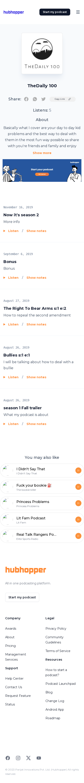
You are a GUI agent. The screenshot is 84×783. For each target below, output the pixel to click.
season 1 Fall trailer (22, 408)
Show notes (36, 231)
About (9, 637)
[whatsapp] (34, 99)
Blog (49, 692)
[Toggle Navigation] (78, 12)
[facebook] (26, 99)
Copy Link (60, 99)
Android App (54, 709)
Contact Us (13, 687)
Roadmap (52, 718)
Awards (10, 628)
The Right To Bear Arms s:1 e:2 (34, 308)
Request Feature (18, 696)
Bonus (9, 261)
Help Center (14, 678)
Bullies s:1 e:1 (16, 355)
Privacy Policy (55, 628)
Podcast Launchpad (60, 684)
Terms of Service (57, 651)
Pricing (10, 646)
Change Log (54, 701)
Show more (42, 153)
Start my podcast (55, 12)
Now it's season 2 (21, 215)
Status (10, 704)
